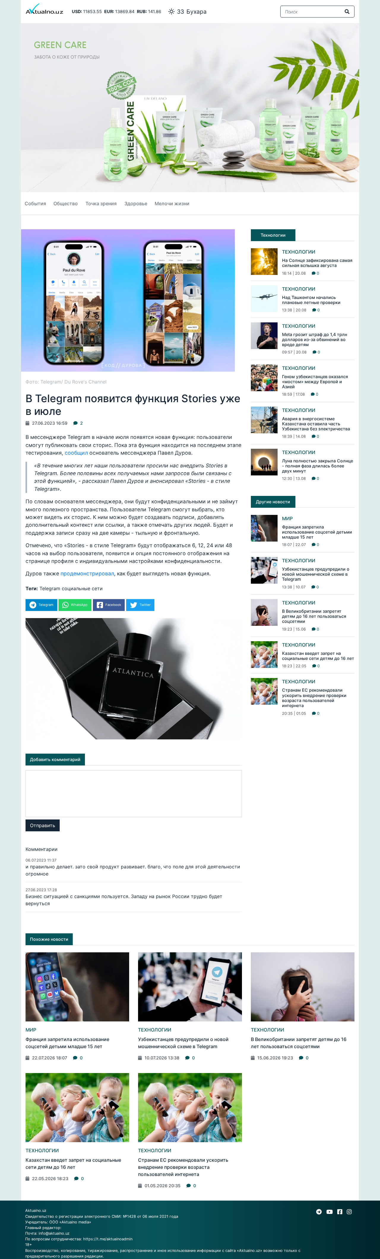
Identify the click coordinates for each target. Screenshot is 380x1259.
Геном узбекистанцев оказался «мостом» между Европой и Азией (315, 381)
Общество (65, 203)
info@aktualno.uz (54, 1233)
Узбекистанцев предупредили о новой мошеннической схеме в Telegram (315, 574)
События (35, 203)
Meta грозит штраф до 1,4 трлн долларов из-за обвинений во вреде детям (314, 339)
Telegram (49, 588)
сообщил (76, 453)
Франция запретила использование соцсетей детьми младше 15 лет (317, 532)
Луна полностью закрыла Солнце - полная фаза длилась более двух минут (317, 466)
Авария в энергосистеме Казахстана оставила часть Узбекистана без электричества (316, 424)
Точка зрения (101, 203)
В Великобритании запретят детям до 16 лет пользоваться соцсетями (314, 616)
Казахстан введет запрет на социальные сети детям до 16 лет (318, 656)
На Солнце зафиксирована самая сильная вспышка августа (317, 263)
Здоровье (135, 203)
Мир (287, 518)
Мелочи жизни (172, 203)
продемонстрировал (87, 573)
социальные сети (82, 588)
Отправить (42, 825)
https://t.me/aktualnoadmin (107, 1239)
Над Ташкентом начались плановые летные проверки (311, 300)
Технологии (298, 252)
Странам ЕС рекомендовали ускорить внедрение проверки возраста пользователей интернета (314, 697)
